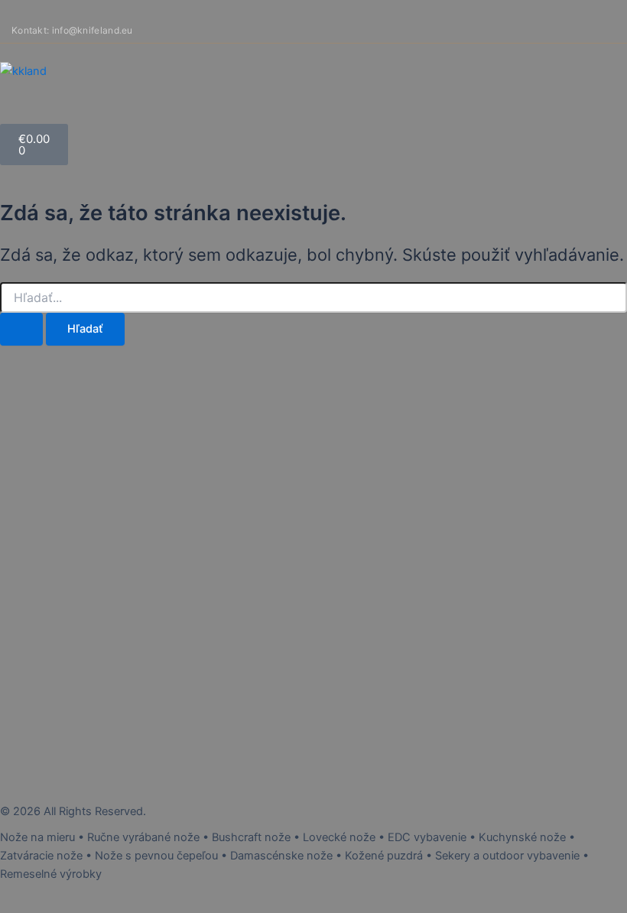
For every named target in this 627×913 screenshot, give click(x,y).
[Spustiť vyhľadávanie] (21, 329)
